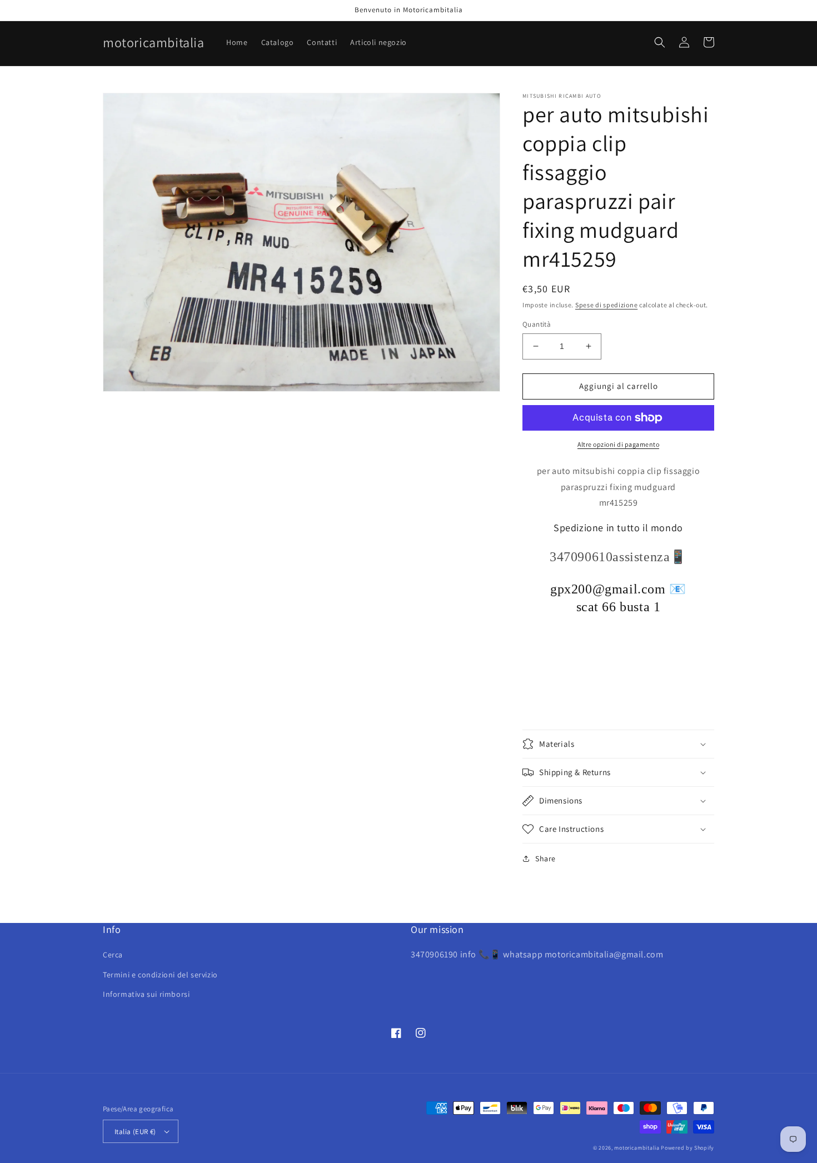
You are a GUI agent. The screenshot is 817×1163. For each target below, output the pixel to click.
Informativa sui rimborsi (146, 994)
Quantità (536, 324)
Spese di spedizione (606, 305)
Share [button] (545, 858)
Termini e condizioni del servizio (160, 975)
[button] (659, 42)
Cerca (113, 955)
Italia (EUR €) (135, 1131)
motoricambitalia (636, 1147)
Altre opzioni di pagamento (618, 444)
